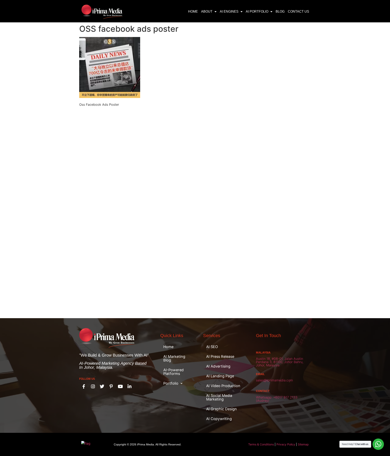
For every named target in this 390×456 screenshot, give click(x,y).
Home (193, 11)
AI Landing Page (220, 376)
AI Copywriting (219, 419)
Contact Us (298, 11)
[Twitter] (102, 386)
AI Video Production (223, 386)
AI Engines (229, 11)
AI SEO (212, 347)
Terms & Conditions (261, 444)
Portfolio (170, 383)
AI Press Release (220, 356)
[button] (176, 383)
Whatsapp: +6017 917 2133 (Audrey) (276, 399)
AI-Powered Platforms (173, 372)
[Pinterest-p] (111, 386)
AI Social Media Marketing (219, 397)
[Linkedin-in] (129, 386)
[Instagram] (92, 386)
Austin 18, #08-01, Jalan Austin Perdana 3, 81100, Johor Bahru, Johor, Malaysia (279, 362)
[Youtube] (120, 386)
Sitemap (303, 444)
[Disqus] (195, 161)
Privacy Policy (285, 444)
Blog (280, 11)
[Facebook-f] (83, 386)
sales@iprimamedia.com (274, 380)
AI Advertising (218, 366)
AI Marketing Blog (174, 358)
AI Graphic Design (221, 409)
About (206, 11)
